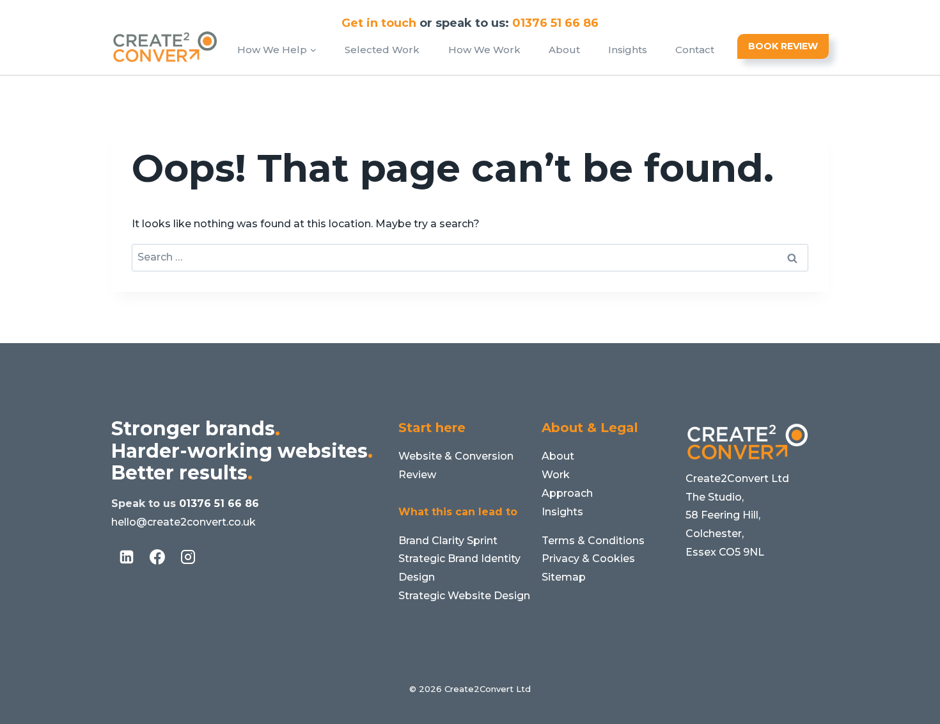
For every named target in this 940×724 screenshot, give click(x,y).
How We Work (484, 50)
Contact (694, 50)
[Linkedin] (126, 557)
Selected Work (382, 50)
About (564, 50)
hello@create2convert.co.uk (183, 522)
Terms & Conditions (593, 541)
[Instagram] (188, 557)
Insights (627, 50)
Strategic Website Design (464, 596)
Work (556, 475)
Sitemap (564, 577)
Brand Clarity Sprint (447, 541)
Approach (567, 493)
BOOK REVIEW (783, 46)
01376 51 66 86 (219, 503)
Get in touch (378, 23)
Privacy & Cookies (588, 558)
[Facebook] (157, 557)
